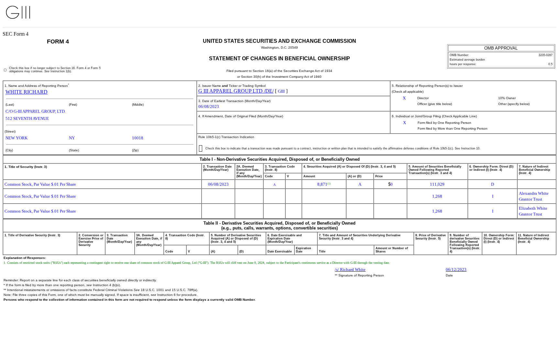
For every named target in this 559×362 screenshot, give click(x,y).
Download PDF (536, 15)
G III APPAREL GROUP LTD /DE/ (236, 91)
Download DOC (528, 15)
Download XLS (545, 15)
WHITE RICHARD (26, 92)
